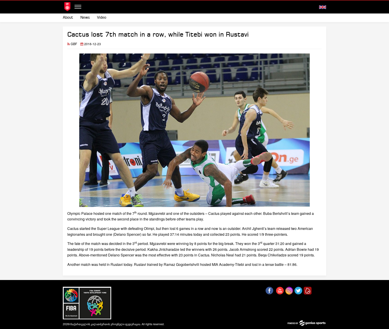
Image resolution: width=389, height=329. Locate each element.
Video (101, 18)
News (85, 18)
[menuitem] (70, 17)
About (68, 18)
